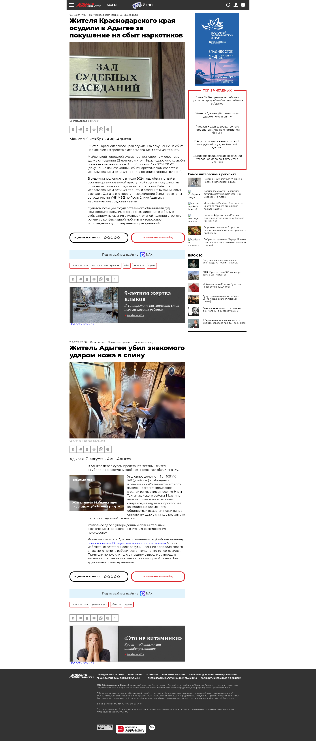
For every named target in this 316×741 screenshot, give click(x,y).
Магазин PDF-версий (173, 674)
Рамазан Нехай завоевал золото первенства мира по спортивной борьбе (217, 129)
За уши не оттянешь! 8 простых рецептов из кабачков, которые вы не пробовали (225, 230)
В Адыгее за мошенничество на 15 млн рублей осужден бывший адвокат (217, 144)
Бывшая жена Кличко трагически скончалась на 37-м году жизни (222, 309)
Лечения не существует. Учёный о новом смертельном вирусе (223, 180)
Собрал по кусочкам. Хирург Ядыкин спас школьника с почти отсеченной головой (225, 242)
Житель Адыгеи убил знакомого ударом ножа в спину (217, 115)
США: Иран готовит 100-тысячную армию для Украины (222, 273)
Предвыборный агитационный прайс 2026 (172, 678)
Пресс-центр (135, 674)
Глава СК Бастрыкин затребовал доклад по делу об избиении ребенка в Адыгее (217, 100)
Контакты (152, 674)
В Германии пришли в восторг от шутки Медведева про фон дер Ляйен (224, 321)
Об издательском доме (110, 674)
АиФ (96, 120)
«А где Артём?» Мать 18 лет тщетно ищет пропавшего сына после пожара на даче (223, 206)
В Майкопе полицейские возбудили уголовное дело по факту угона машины (217, 159)
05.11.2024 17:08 (77, 15)
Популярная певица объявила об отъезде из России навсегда (220, 261)
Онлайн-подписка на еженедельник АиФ (213, 674)
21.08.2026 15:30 (78, 342)
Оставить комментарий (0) (158, 237)
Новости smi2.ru (81, 324)
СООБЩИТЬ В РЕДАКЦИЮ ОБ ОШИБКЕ (221, 678)
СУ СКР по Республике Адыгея (87, 440)
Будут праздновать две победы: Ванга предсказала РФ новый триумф (221, 299)
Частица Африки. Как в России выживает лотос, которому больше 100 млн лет (224, 218)
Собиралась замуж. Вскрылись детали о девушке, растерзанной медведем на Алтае (222, 194)
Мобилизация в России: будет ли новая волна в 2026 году (222, 285)
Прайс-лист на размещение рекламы (118, 678)
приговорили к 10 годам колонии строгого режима (127, 543)
